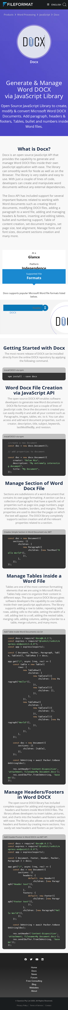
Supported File (34, 276)
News (34, 974)
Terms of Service (36, 1005)
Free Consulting (34, 981)
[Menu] (48, 5)
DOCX (13, 312)
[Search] (64, 4)
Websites (34, 987)
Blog (34, 984)
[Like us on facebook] (25, 959)
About (34, 991)
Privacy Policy (22, 1005)
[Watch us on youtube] (37, 959)
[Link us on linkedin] (42, 959)
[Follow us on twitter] (31, 959)
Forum (34, 977)
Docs (34, 971)
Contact (48, 1005)
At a (34, 255)
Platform (34, 266)
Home (34, 967)
